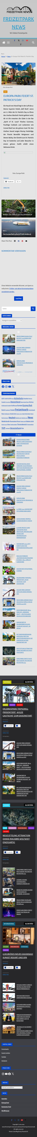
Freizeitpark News (22, 828)
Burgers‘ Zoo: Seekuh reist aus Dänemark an (17, 212)
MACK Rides (27, 413)
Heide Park (13, 413)
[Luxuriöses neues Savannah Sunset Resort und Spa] (18, 936)
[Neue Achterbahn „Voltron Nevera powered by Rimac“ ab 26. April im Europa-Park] (9, 558)
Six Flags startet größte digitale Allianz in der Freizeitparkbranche (24, 987)
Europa (19, 405)
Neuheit (12, 418)
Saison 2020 (4, 424)
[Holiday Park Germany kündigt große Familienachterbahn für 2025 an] (9, 338)
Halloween (7, 413)
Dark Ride (8, 402)
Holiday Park (19, 413)
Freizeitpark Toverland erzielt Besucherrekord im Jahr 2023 (24, 902)
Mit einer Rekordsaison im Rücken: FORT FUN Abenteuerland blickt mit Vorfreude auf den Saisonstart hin (25, 638)
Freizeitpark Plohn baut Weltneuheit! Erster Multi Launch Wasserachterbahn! (24, 454)
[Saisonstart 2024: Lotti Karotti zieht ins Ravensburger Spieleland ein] (9, 546)
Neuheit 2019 (18, 417)
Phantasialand (13, 421)
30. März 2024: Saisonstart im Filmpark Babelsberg (24, 362)
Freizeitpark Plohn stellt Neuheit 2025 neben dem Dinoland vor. (24, 478)
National (5, 704)
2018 (6, 398)
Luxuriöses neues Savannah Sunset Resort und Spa (18, 956)
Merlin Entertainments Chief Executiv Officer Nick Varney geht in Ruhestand (24, 1018)
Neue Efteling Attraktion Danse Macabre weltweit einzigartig (24, 650)
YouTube (4, 1057)
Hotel (23, 413)
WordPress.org (5, 1111)
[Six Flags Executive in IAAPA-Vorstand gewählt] (9, 997)
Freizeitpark (21, 409)
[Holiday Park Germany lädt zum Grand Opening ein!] (9, 592)
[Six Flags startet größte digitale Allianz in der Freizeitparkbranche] (9, 987)
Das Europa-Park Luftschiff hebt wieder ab (17, 232)
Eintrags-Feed (5, 1102)
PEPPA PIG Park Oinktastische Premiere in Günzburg (25, 351)
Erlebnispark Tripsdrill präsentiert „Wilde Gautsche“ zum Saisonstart (24, 580)
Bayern (30, 398)
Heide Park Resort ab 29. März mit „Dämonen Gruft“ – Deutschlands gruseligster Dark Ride (24, 613)
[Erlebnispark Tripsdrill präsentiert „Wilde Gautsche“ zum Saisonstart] (9, 580)
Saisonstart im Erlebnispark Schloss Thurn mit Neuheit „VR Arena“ (23, 625)
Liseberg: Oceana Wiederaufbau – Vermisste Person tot (23, 882)
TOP (3, 428)
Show (8, 424)
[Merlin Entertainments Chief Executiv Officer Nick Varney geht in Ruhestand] (9, 1018)
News (5, 91)
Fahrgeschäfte (12, 828)
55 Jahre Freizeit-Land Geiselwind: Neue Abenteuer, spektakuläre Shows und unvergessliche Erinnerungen (24, 532)
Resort (19, 421)
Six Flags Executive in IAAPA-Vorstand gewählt (24, 996)
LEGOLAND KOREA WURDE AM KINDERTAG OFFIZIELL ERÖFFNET (24, 1006)
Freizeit (12, 410)
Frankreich (7, 410)
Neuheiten (12, 704)
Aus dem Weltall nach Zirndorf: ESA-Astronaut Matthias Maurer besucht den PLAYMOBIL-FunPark (25, 467)
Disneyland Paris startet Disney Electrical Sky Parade (24, 912)
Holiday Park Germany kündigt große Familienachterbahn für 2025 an (24, 339)
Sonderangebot (14, 424)
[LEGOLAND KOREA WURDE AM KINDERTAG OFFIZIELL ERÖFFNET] (9, 1007)
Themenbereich (22, 424)
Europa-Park (27, 405)
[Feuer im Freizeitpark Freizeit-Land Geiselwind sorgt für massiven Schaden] (9, 442)
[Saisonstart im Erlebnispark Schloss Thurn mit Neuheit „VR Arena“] (9, 624)
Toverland (8, 428)
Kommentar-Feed (6, 1107)
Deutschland (15, 402)
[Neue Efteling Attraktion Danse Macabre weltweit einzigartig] (9, 651)
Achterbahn (18, 398)
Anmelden (4, 1098)
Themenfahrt (30, 424)
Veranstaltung (15, 428)
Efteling (31, 402)
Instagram (4, 1060)
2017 (3, 398)
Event (3, 410)
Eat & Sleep (5, 946)
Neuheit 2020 (24, 417)
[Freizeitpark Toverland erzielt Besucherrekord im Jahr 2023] (9, 902)
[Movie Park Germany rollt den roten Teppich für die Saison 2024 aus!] (9, 602)
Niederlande (5, 421)
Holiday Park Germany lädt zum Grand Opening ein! (24, 592)
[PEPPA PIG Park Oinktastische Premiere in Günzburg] (9, 352)
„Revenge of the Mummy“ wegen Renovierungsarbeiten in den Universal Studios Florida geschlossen (25, 1031)
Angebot (26, 398)
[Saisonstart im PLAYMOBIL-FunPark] (9, 570)
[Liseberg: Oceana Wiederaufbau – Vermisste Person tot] (9, 882)
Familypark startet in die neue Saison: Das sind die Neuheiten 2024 (24, 660)
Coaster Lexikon (6, 1053)
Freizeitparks (5, 1049)
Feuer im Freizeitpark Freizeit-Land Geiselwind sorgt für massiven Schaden (24, 442)
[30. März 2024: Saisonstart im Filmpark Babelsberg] (9, 363)
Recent (19, 435)
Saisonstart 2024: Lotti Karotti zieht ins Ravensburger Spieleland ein (25, 547)
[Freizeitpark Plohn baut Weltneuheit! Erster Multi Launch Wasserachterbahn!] (9, 454)
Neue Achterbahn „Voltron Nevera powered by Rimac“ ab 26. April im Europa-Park (25, 559)
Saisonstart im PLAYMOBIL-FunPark (25, 570)
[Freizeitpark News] (4, 42)
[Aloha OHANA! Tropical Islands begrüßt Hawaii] (9, 520)
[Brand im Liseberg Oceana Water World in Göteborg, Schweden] (9, 892)
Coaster (4, 402)
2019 (9, 398)
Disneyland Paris (25, 402)
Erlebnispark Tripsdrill (6, 405)
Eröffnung (14, 405)
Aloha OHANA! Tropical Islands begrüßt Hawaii (24, 371)
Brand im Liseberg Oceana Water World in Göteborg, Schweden (24, 892)
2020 (13, 398)
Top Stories (19, 704)
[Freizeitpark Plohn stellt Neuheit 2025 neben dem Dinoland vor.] (9, 478)
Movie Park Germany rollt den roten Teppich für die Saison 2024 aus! (25, 602)
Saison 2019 (30, 421)
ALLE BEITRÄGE (29, 682)
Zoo (22, 428)
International (24, 946)
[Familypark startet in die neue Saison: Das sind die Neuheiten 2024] (9, 661)
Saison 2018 (23, 421)
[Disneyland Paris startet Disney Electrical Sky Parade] (9, 912)
